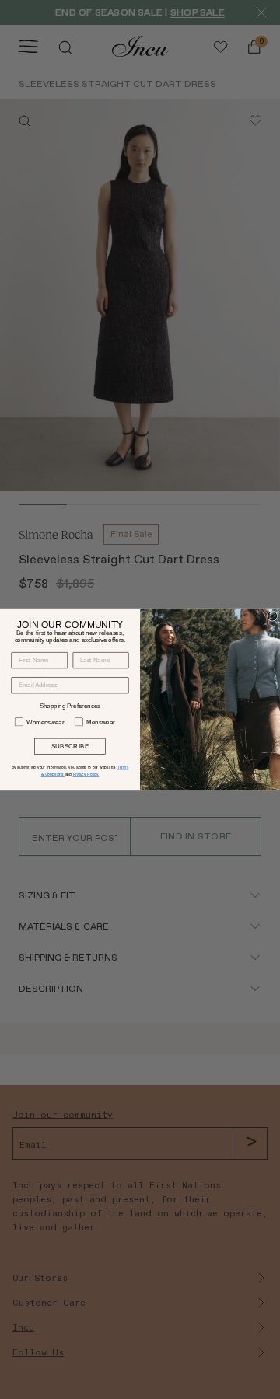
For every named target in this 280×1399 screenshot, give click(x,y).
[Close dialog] (272, 616)
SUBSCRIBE (70, 746)
